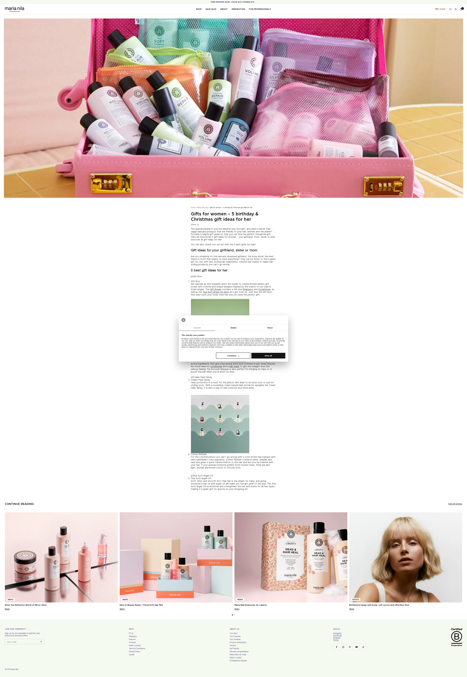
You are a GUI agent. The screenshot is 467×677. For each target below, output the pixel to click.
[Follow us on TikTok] (363, 647)
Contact (132, 643)
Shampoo (248, 290)
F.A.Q (131, 634)
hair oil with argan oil (214, 484)
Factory (233, 646)
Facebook (337, 636)
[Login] (456, 9)
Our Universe (235, 640)
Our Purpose (235, 637)
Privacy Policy (134, 652)
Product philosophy (238, 643)
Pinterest (336, 638)
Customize (231, 356)
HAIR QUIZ (211, 9)
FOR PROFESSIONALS (260, 9)
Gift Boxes (215, 290)
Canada (442, 9)
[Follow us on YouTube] (356, 647)
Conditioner (264, 290)
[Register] (41, 641)
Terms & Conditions (137, 649)
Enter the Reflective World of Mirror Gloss (26, 605)
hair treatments (229, 262)
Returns (132, 640)
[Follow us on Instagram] (343, 647)
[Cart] (461, 9)
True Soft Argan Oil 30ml (216, 292)
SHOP (199, 9)
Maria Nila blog (202, 208)
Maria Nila (14, 669)
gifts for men (248, 245)
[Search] (450, 9)
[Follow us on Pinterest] (350, 647)
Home (193, 208)
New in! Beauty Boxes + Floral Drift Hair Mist (141, 605)
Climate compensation (239, 652)
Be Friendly (234, 649)
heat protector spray (250, 385)
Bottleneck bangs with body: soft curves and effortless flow (379, 605)
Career (132, 655)
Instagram (337, 634)
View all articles (455, 504)
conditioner (216, 367)
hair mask (234, 367)
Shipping (133, 637)
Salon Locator (135, 646)
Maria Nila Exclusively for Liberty (250, 605)
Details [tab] (234, 328)
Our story (233, 634)
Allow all (268, 356)
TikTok (336, 640)
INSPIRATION (238, 9)
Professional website (238, 661)
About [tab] (270, 328)
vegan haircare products (203, 232)
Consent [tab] (197, 328)
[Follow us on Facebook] (336, 647)
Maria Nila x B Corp (238, 655)
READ (7, 609)
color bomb (251, 457)
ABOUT (224, 9)
